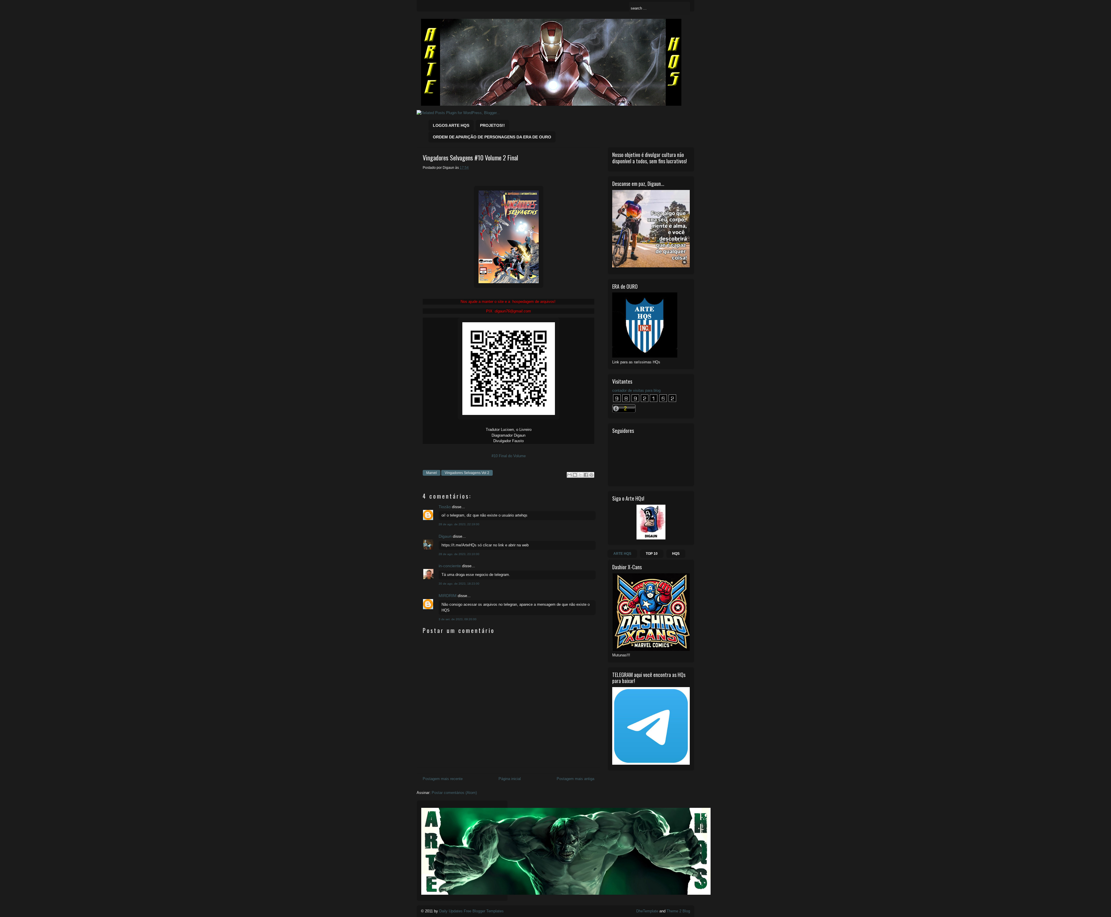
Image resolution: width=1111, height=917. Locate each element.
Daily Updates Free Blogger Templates (471, 911)
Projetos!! (492, 125)
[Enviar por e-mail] (569, 475)
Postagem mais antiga (575, 779)
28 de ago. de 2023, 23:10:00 (459, 554)
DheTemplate (647, 911)
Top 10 (652, 554)
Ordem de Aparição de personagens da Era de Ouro (492, 137)
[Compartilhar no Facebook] (586, 475)
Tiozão (445, 506)
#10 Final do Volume (509, 456)
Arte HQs (622, 554)
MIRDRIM (448, 595)
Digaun (445, 536)
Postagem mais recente (443, 779)
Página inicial (510, 779)
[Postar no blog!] (575, 475)
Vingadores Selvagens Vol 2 (467, 473)
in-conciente (450, 565)
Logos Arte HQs (451, 125)
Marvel (431, 473)
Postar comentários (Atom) (454, 792)
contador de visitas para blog (636, 390)
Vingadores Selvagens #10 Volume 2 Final (470, 157)
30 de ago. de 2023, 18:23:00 (459, 583)
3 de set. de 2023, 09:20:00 (458, 619)
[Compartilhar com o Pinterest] (591, 475)
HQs (676, 554)
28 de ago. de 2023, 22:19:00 (459, 524)
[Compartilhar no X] (580, 475)
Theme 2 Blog (678, 911)
